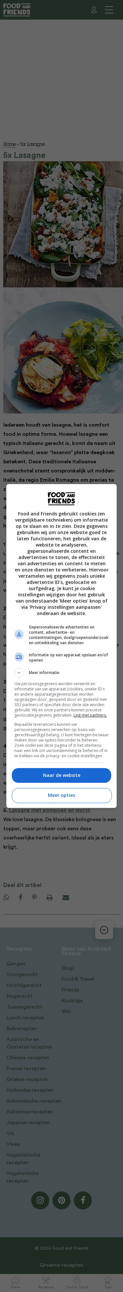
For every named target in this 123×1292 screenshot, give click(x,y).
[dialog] (61, 646)
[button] (61, 672)
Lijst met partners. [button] (90, 715)
